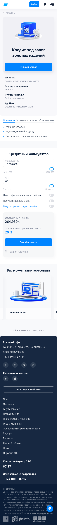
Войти (34, 4)
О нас (6, 399)
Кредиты (10, 12)
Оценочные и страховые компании (22, 428)
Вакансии (8, 438)
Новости (7, 448)
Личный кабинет (12, 443)
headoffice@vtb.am (13, 351)
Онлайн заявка (28, 66)
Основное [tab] (9, 120)
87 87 (7, 466)
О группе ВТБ (10, 453)
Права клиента (11, 413)
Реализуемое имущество (16, 418)
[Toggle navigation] (51, 4)
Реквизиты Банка (12, 423)
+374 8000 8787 (14, 479)
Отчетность (9, 404)
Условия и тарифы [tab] (27, 120)
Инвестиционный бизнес (28, 389)
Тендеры (7, 433)
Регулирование (11, 408)
